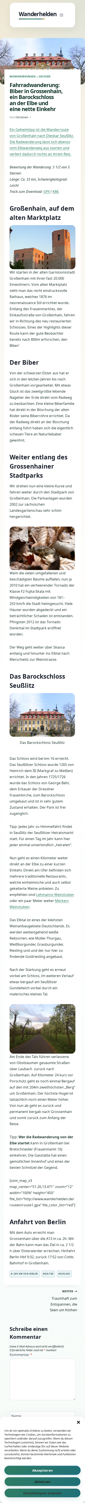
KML (56, 191)
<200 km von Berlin (24, 1273)
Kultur (48, 1273)
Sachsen (45, 76)
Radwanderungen (23, 76)
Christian (21, 117)
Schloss (64, 1273)
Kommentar (21, 1354)
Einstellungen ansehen (42, 1493)
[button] (78, 1422)
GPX (46, 191)
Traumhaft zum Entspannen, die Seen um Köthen (63, 1300)
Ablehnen (42, 1481)
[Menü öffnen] (61, 15)
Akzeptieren (42, 1470)
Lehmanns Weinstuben (55, 894)
